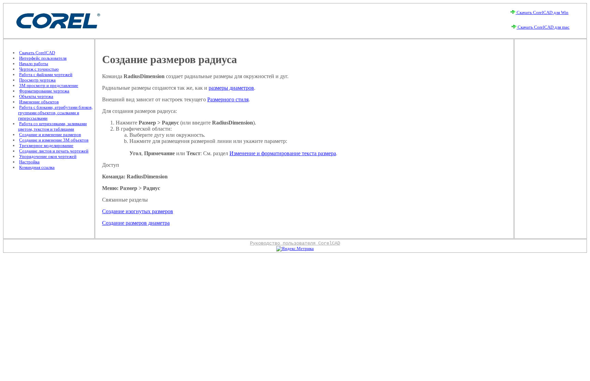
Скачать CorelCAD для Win (542, 12)
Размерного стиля (228, 99)
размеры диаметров (231, 88)
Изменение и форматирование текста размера (282, 153)
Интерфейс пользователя (43, 58)
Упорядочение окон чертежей (47, 156)
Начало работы (33, 63)
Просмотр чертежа (37, 80)
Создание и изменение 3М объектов (53, 140)
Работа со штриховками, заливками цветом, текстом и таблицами (52, 126)
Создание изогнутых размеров (137, 211)
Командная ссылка (37, 167)
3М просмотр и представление (48, 85)
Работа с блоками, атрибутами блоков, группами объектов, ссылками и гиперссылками (55, 113)
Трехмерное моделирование (46, 145)
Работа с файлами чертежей (45, 74)
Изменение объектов (39, 101)
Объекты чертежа (36, 96)
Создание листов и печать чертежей (53, 150)
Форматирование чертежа (44, 90)
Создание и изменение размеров (50, 134)
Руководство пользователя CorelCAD (295, 243)
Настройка (29, 161)
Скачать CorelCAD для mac (543, 27)
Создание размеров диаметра (136, 223)
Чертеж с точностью (39, 69)
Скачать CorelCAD (37, 52)
